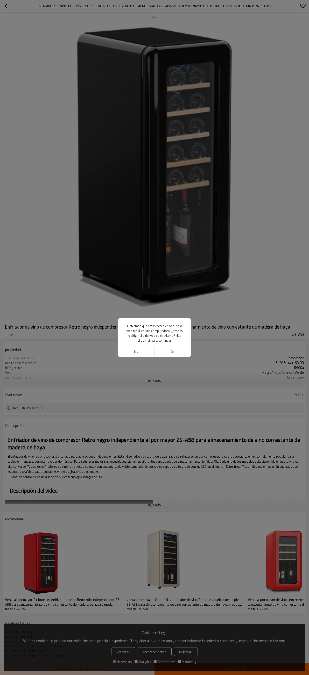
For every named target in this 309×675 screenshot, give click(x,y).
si (172, 351)
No (136, 351)
